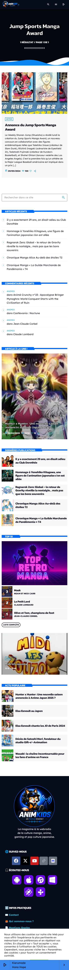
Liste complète (11, 624)
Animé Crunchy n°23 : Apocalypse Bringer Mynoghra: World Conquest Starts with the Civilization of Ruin (35, 298)
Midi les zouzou (16, 663)
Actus (9, 119)
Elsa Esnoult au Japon (29, 711)
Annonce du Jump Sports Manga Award (30, 127)
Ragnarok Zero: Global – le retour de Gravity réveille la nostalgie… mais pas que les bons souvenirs (33, 246)
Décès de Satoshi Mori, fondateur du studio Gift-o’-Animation (37, 740)
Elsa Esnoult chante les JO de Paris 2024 (40, 725)
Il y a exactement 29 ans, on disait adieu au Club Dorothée (40, 461)
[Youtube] (34, 861)
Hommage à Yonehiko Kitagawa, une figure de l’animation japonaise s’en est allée (39, 475)
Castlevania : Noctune (26, 313)
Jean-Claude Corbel (25, 323)
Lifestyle (10, 658)
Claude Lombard (23, 334)
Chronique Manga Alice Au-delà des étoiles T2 (34, 257)
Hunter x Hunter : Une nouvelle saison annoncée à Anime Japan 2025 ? (31, 425)
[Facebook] (16, 861)
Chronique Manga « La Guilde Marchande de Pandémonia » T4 (41, 520)
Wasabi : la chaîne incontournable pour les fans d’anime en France (39, 755)
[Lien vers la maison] (11, 4)
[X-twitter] (25, 861)
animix (11, 291)
